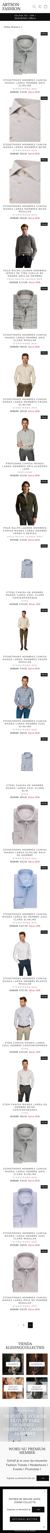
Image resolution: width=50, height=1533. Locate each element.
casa (17, 1410)
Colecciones (28, 1410)
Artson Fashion (11, 6)
